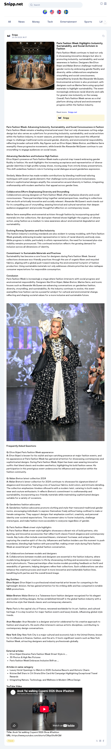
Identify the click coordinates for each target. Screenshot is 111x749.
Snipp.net (72, 112)
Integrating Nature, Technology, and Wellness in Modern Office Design (45, 679)
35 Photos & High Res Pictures (25, 657)
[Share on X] (97, 741)
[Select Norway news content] (59, 12)
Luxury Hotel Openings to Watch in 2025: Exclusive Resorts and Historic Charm (49, 670)
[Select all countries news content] (45, 12)
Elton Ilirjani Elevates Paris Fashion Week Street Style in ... (38, 654)
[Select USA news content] (52, 12)
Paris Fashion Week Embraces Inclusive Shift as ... (34, 660)
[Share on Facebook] (103, 741)
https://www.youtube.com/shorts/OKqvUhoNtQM (36, 735)
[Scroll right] (105, 21)
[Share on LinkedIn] (100, 741)
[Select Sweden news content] (66, 12)
